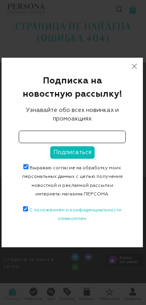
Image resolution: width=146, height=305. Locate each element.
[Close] (134, 66)
